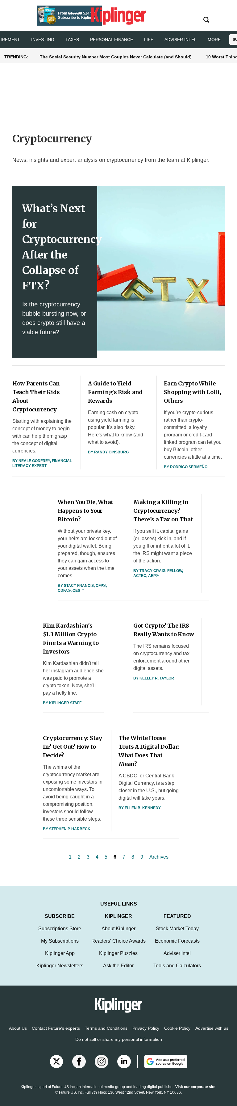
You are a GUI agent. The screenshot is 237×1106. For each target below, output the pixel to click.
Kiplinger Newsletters (59, 965)
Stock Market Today (177, 928)
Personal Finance (111, 39)
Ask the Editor (118, 965)
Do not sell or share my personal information (118, 1039)
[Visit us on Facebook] (79, 1061)
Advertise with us (211, 1028)
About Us (18, 1028)
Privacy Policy (145, 1028)
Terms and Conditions (106, 1028)
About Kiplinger (118, 928)
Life (148, 39)
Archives (158, 857)
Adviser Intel (180, 39)
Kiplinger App (60, 953)
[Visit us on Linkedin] (124, 1061)
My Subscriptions (60, 941)
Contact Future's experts (56, 1028)
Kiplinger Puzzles (118, 953)
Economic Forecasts (177, 941)
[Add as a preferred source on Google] (162, 1061)
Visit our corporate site (195, 1087)
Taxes (72, 39)
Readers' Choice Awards (118, 941)
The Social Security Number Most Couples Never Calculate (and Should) (116, 56)
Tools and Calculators (177, 965)
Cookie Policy (177, 1028)
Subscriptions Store (59, 928)
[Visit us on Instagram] (101, 1061)
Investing (42, 39)
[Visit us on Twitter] (56, 1061)
